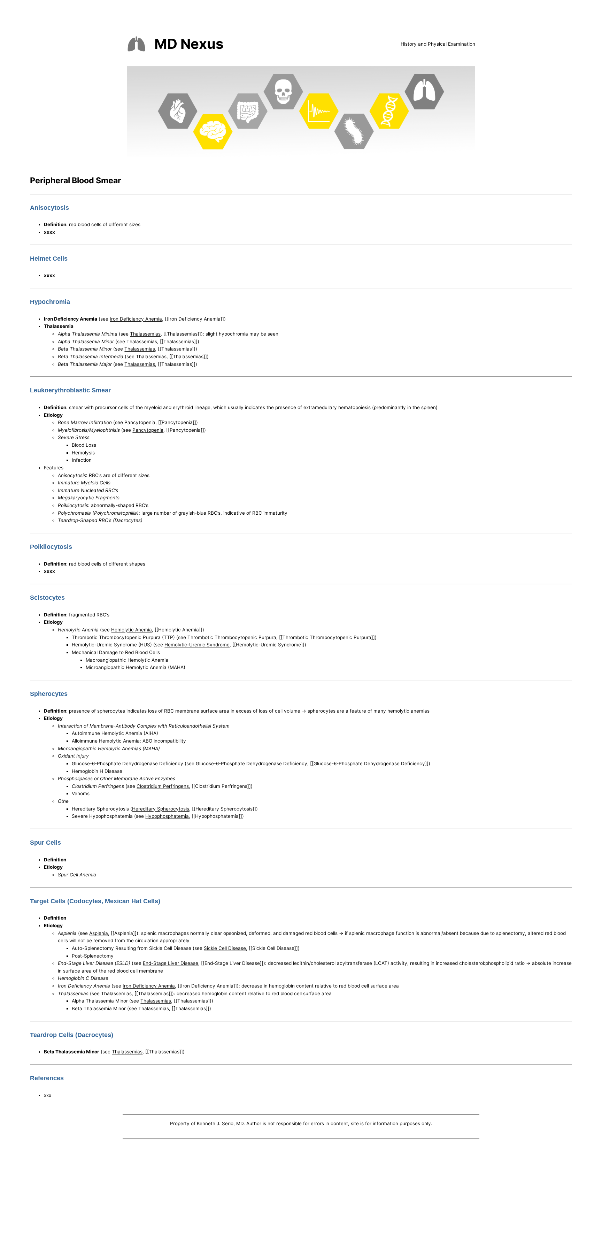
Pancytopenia (139, 422)
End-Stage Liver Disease (170, 963)
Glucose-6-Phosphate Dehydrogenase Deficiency (251, 763)
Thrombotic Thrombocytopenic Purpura (231, 637)
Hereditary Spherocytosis (160, 809)
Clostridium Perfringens (163, 786)
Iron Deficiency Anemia (136, 319)
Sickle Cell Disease (225, 948)
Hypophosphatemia (167, 816)
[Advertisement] (301, 1193)
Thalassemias (145, 334)
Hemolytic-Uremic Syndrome (197, 644)
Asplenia (98, 933)
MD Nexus (188, 43)
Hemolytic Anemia (131, 629)
